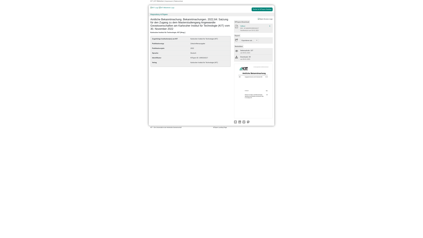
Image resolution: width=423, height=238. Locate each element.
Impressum (169, 1)
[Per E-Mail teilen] (235, 122)
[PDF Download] (236, 27)
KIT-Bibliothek (159, 1)
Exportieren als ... (249, 40)
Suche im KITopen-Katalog (262, 9)
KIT (151, 1)
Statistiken (239, 46)
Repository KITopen (159, 14)
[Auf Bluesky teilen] (244, 122)
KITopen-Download (242, 22)
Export (237, 35)
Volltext (242, 26)
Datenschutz (178, 1)
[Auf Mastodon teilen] (248, 122)
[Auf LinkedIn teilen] (240, 122)
